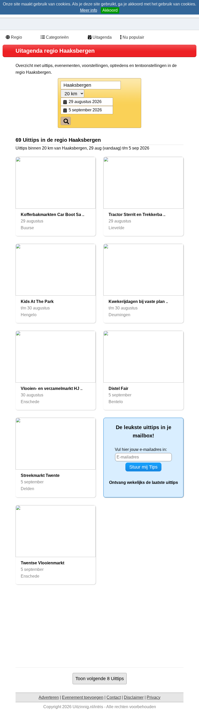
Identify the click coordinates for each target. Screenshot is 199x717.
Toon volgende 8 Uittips (99, 678)
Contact (113, 697)
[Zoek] (66, 121)
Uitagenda (101, 37)
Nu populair (133, 37)
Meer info (88, 10)
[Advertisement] (107, 626)
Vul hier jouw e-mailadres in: (141, 449)
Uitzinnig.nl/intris (88, 707)
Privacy (153, 697)
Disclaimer (134, 697)
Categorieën (57, 37)
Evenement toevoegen (82, 697)
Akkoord (110, 10)
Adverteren (49, 697)
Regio (16, 37)
